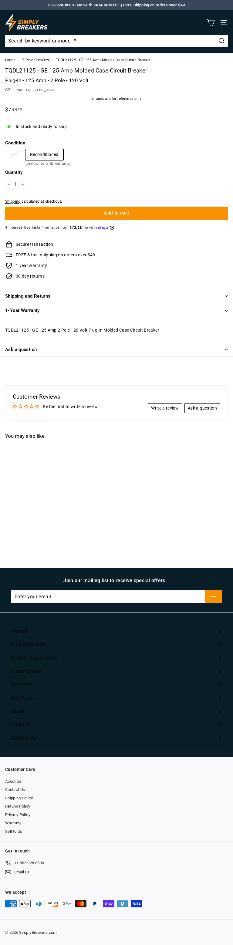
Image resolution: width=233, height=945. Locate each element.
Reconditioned (44, 156)
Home (10, 60)
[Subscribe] (213, 596)
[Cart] (211, 23)
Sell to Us (13, 831)
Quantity (14, 172)
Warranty (13, 823)
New (14, 154)
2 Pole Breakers (35, 60)
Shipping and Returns (28, 296)
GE (8, 89)
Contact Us (15, 789)
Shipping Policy (19, 798)
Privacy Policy (17, 814)
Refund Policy (17, 806)
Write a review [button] (165, 408)
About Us (13, 781)
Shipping (13, 201)
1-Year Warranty (22, 310)
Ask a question (21, 349)
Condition (15, 143)
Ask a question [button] (202, 408)
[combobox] (116, 41)
